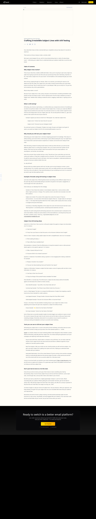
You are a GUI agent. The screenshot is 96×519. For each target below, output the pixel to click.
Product (34, 2)
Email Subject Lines (69, 7)
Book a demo (84, 2)
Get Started (48, 424)
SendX (25, 332)
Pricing (56, 2)
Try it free (91, 2)
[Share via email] (32, 44)
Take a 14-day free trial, (62, 360)
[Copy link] (35, 44)
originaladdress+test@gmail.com (32, 216)
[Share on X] (27, 44)
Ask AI (62, 2)
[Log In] (79, 2)
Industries (42, 2)
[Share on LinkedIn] (30, 44)
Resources (49, 2)
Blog (25, 7)
